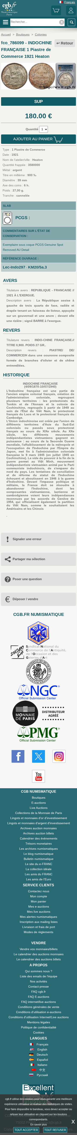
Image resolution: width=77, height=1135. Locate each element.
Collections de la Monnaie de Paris (38, 813)
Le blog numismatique (38, 853)
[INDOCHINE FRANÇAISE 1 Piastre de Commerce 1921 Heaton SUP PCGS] (38, 88)
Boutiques (38, 797)
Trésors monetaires (38, 843)
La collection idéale (39, 869)
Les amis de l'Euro (38, 879)
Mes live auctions (38, 911)
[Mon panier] (56, 14)
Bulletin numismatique (38, 859)
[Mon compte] (71, 14)
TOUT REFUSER (55, 1130)
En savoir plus (38, 1124)
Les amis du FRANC (38, 874)
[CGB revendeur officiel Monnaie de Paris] (38, 714)
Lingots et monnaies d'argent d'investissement (38, 823)
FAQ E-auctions (38, 996)
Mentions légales (38, 1022)
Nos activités (38, 981)
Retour (67, 43)
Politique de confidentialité (38, 1027)
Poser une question (27, 579)
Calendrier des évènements (38, 838)
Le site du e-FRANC (38, 864)
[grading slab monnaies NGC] (38, 692)
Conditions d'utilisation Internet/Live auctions (39, 1017)
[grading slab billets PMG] (38, 735)
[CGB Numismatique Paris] (9, 15)
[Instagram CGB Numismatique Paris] (59, 756)
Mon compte (38, 896)
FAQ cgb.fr (38, 991)
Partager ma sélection (29, 559)
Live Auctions (38, 807)
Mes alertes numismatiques (38, 916)
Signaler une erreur (27, 539)
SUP (38, 101)
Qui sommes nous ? (38, 971)
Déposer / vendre (25, 599)
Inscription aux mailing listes (39, 922)
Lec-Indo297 (14, 267)
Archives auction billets (38, 833)
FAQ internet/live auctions (38, 1002)
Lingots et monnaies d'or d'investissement (38, 818)
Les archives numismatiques (38, 848)
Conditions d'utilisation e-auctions (38, 1012)
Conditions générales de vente (38, 1007)
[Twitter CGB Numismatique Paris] (38, 756)
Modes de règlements (38, 932)
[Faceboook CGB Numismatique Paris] (18, 756)
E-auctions (38, 802)
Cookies (38, 1032)
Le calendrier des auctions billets (38, 959)
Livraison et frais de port (38, 927)
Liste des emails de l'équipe (38, 976)
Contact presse (38, 986)
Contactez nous (38, 891)
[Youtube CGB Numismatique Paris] (38, 776)
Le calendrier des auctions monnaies (39, 954)
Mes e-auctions (38, 906)
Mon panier (38, 901)
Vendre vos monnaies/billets (39, 949)
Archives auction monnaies (38, 828)
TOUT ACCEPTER (26, 1130)
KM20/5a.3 (37, 267)
